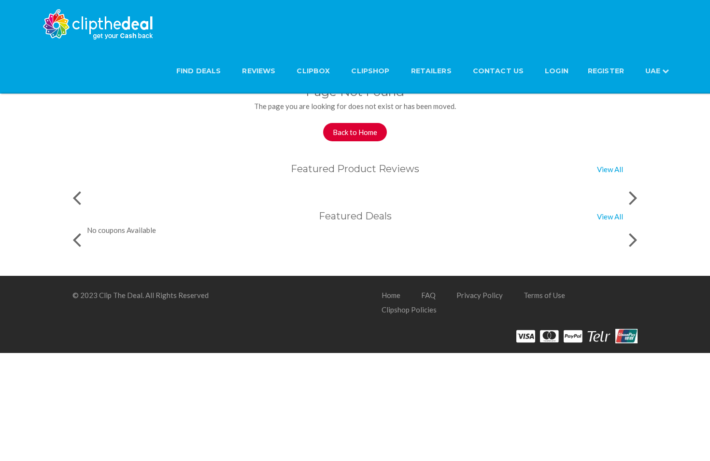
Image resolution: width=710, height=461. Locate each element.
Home (391, 295)
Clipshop (370, 71)
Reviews (258, 71)
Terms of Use (544, 295)
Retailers (431, 71)
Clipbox (313, 71)
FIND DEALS (198, 71)
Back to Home (355, 132)
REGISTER (606, 71)
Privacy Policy (479, 295)
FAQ (428, 295)
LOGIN (556, 71)
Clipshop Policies (409, 309)
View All (610, 169)
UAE (653, 71)
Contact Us (498, 71)
